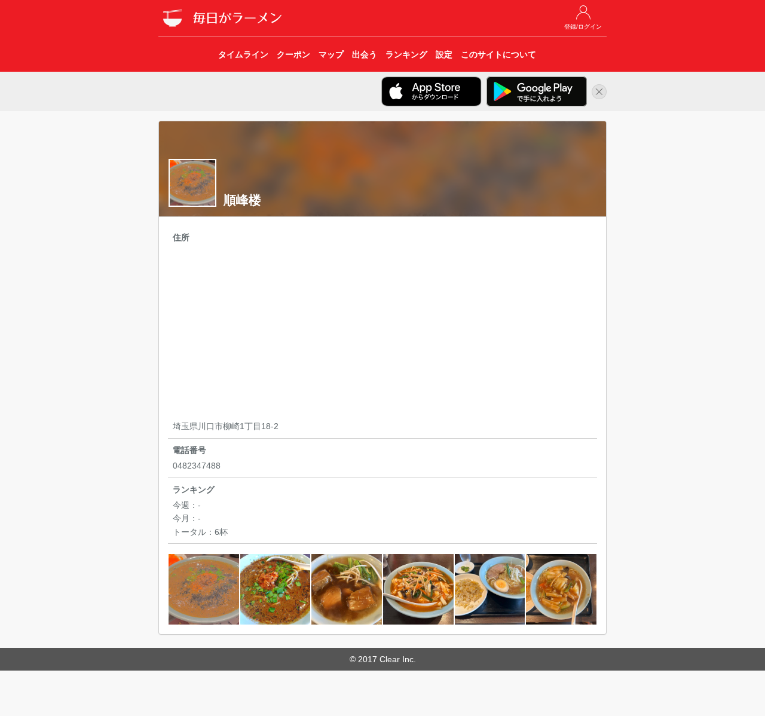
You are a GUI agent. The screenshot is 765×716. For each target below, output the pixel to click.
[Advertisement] (382, 333)
